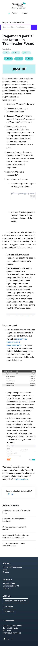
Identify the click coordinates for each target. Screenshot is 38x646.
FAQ (23, 22)
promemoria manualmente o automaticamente (16, 342)
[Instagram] (5, 639)
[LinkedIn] (8, 639)
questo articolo (22, 479)
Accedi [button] (15, 13)
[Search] (34, 27)
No (12, 494)
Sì (9, 494)
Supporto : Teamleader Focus (11, 22)
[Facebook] (12, 639)
